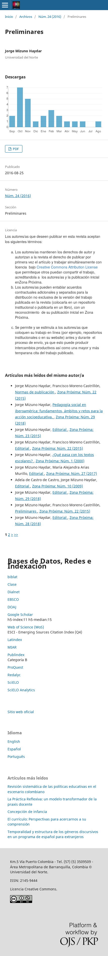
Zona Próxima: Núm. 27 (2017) (71, 473)
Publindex (16, 654)
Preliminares (26, 511)
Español (14, 749)
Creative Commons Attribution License (67, 266)
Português (16, 756)
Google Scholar (20, 614)
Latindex (15, 639)
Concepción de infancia (27, 811)
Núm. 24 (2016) (49, 16)
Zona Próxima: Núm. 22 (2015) (57, 448)
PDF (15, 149)
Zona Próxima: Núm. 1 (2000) (60, 461)
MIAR (12, 647)
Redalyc (14, 674)
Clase (12, 584)
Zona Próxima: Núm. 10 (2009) (57, 486)
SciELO (13, 682)
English (14, 741)
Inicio (9, 16)
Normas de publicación (35, 392)
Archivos (25, 16)
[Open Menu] (5, 5)
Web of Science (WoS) (26, 627)
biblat (12, 576)
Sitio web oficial (21, 711)
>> (16, 534)
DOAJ (12, 607)
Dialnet (14, 591)
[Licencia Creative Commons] (21, 901)
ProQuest (15, 667)
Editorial (60, 429)
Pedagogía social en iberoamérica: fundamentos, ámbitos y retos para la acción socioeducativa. (59, 411)
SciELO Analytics (21, 690)
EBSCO (13, 599)
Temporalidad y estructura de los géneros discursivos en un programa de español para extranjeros (53, 834)
